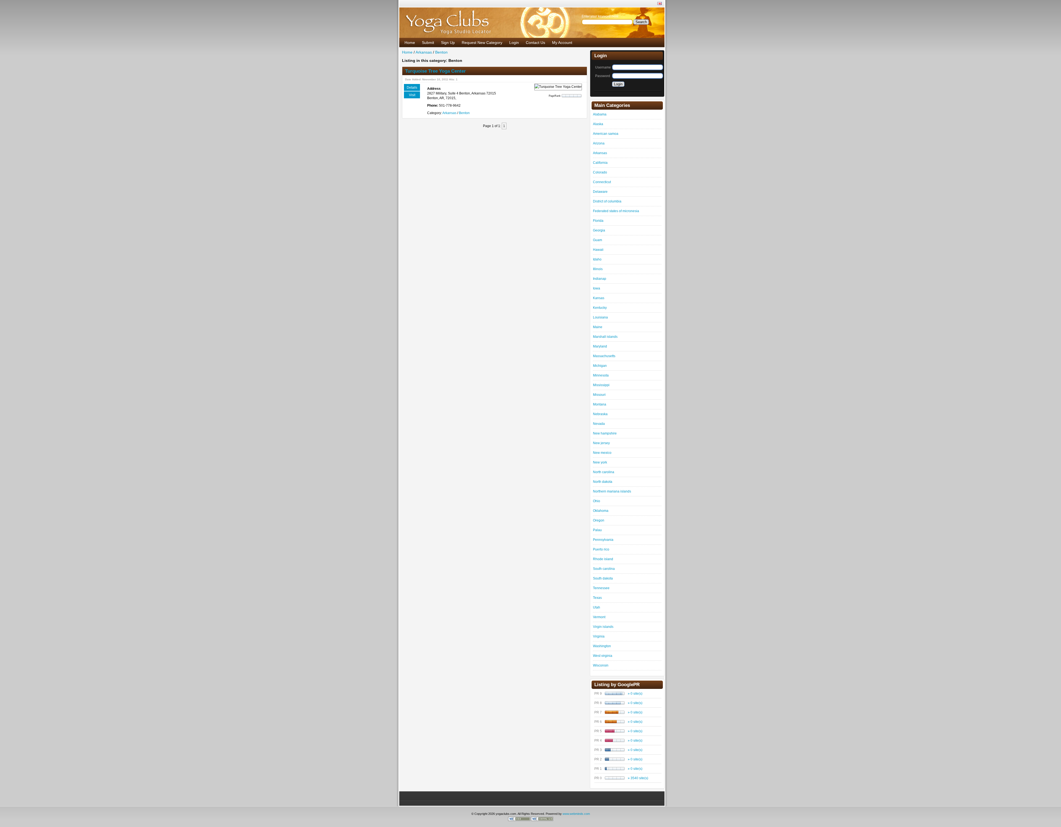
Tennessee (601, 588)
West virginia (602, 656)
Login (514, 42)
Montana (599, 404)
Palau (597, 530)
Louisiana (600, 317)
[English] (659, 4)
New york (600, 462)
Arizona (599, 143)
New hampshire (605, 433)
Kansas (598, 298)
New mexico (602, 453)
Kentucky (600, 308)
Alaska (598, 124)
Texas (597, 598)
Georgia (599, 230)
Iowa (596, 288)
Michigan (600, 366)
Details (412, 87)
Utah (596, 607)
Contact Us (535, 42)
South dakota (603, 578)
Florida (598, 221)
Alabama (599, 114)
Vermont (599, 617)
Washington (602, 646)
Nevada (599, 424)
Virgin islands (603, 627)
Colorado (600, 172)
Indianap (599, 279)
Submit (428, 42)
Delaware (600, 192)
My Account (562, 42)
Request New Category (482, 42)
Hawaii (598, 250)
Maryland (600, 346)
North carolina (603, 472)
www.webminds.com (576, 813)
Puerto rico (601, 549)
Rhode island (603, 559)
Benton (441, 52)
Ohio (596, 501)
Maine (597, 327)
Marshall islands (605, 337)
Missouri (599, 395)
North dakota (602, 482)
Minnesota (601, 375)
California (600, 163)
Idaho (597, 259)
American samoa (605, 134)
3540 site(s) (639, 778)
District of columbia (607, 201)
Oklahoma (600, 511)
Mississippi (601, 385)
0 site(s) (636, 694)
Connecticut (602, 182)
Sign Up (448, 42)
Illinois (598, 269)
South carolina (604, 569)
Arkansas (424, 52)
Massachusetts (604, 356)
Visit (412, 95)
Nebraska (600, 414)
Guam (597, 240)
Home (410, 42)
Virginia (599, 636)
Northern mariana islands (612, 491)
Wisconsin (600, 665)
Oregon (598, 520)
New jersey (601, 443)
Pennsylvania (603, 540)
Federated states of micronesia (616, 211)
